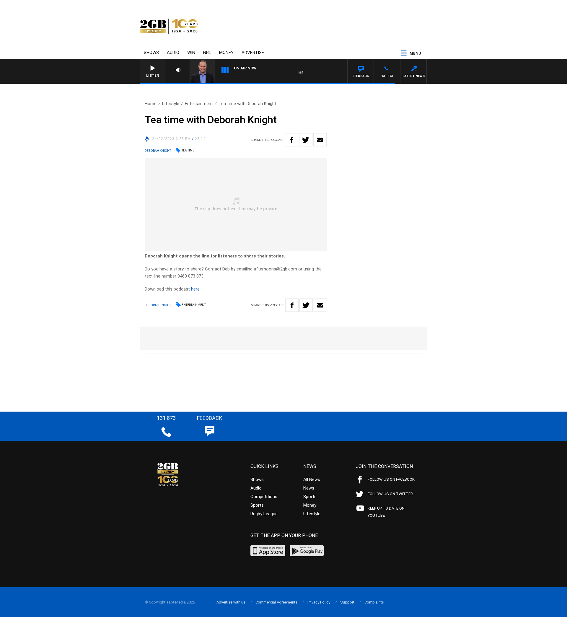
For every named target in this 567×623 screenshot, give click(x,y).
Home (151, 103)
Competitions (263, 496)
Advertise (253, 52)
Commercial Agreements (276, 602)
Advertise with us (230, 602)
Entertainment (199, 103)
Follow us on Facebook (391, 479)
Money (226, 52)
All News (311, 479)
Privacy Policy (318, 602)
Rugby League (264, 513)
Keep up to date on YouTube (386, 512)
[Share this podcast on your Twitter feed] (305, 139)
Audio (173, 52)
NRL (207, 52)
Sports (257, 505)
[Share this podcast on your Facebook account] (291, 139)
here (195, 289)
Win (191, 52)
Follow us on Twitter (390, 494)
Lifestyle (170, 103)
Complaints (374, 602)
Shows (151, 52)
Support (347, 602)
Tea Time (188, 150)
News (308, 488)
